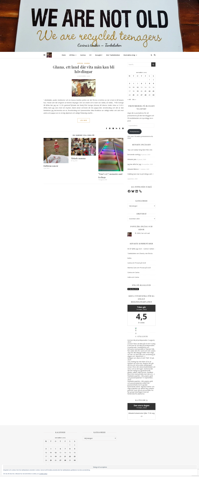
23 (153, 91)
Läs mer (83, 120)
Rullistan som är (51, 166)
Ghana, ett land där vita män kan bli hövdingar (83, 69)
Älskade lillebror (133, 169)
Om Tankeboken (113, 55)
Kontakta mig (129, 55)
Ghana (87, 63)
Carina (83, 55)
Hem (64, 55)
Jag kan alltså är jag (134, 164)
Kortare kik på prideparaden (137, 340)
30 (153, 95)
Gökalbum (142, 336)
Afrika (72, 55)
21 (145, 91)
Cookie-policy (43, 474)
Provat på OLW (140, 263)
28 (145, 95)
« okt (129, 99)
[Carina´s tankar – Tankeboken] (99, 26)
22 (149, 91)
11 (133, 87)
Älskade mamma (78, 158)
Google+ (98, 55)
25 (133, 95)
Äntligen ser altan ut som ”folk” (138, 358)
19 (137, 91)
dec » (134, 99)
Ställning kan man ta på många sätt (139, 174)
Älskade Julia (131, 159)
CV (90, 55)
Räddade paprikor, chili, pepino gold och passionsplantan (140, 377)
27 (141, 95)
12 (137, 87)
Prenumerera (134, 131)
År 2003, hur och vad (142, 233)
